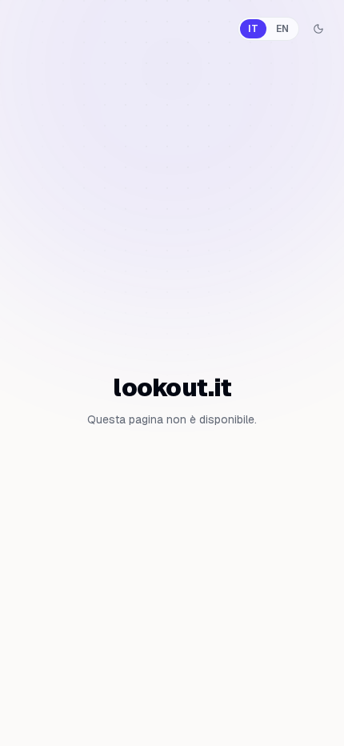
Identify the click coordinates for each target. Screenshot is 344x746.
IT (253, 28)
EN (282, 28)
